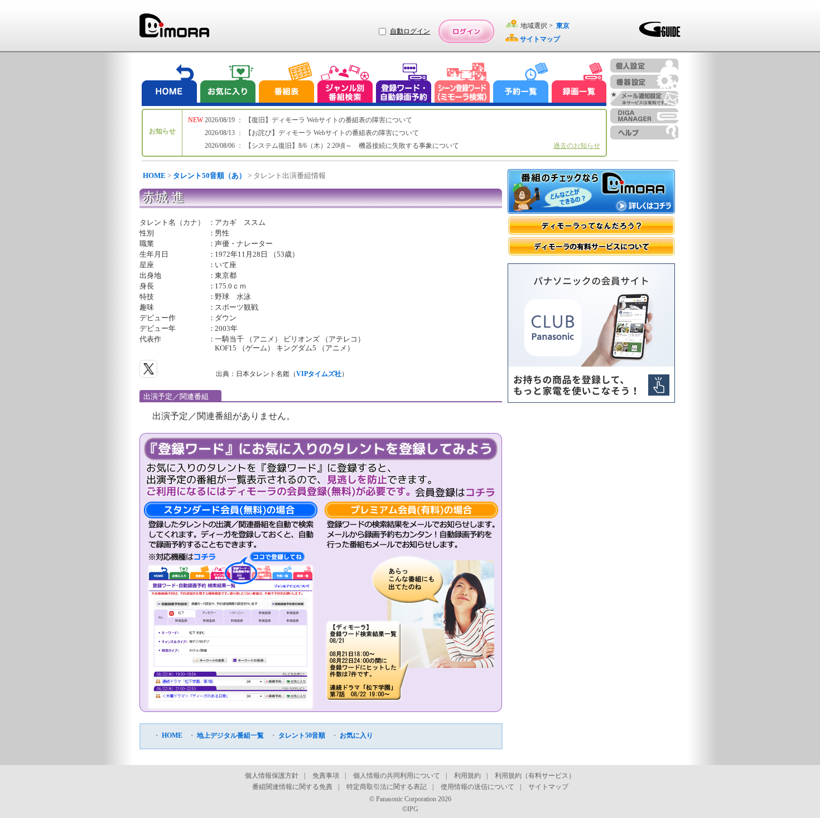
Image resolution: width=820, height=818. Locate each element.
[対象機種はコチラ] (182, 556)
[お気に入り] (227, 84)
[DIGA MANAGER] (644, 115)
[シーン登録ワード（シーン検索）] (462, 84)
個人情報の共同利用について (396, 775)
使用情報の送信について (477, 787)
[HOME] (169, 84)
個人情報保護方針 (271, 775)
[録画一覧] (579, 84)
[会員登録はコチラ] (455, 492)
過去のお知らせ (576, 146)
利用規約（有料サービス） (535, 775)
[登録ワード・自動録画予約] (404, 84)
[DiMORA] (174, 29)
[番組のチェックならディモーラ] (591, 192)
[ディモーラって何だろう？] (591, 225)
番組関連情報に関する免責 (292, 787)
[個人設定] (644, 66)
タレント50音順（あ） (209, 175)
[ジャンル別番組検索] (345, 84)
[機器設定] (644, 82)
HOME (154, 175)
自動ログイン (410, 31)
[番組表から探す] (286, 84)
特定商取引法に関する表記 (386, 787)
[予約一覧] (521, 84)
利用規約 (467, 775)
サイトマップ (548, 787)
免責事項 (325, 775)
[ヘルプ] (644, 132)
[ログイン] (466, 31)
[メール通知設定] (644, 98)
